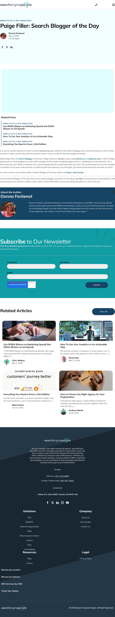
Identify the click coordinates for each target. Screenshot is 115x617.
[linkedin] (57, 502)
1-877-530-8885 (61, 476)
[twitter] (52, 502)
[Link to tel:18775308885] (96, 4)
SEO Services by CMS (11, 584)
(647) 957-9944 (67, 480)
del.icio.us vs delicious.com (88, 159)
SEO (90, 203)
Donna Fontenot (16, 196)
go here (79, 178)
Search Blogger (26, 159)
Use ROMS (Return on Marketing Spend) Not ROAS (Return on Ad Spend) (28, 127)
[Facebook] (2, 47)
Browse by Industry (10, 577)
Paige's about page (74, 172)
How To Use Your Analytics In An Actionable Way (28, 136)
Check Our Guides (10, 591)
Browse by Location (11, 569)
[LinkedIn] (11, 47)
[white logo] (57, 439)
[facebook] (47, 502)
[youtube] (67, 502)
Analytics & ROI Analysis (15, 20)
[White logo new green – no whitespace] (13, 606)
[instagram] (62, 502)
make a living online (71, 208)
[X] (7, 47)
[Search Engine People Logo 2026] (16, 2)
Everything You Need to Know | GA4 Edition (24, 144)
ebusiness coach (41, 208)
